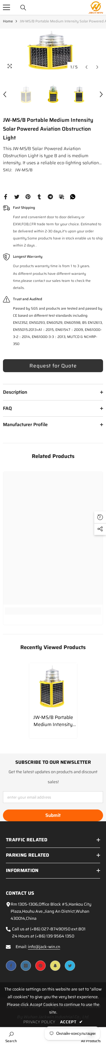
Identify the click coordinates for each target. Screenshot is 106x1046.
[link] (53, 611)
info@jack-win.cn (44, 946)
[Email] (61, 196)
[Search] (23, 7)
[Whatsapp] (72, 196)
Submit (53, 815)
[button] (86, 67)
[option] (53, 51)
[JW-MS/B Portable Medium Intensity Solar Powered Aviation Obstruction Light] (53, 687)
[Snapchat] (55, 965)
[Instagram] (26, 965)
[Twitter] (16, 196)
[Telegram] (50, 196)
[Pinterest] (28, 196)
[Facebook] (5, 196)
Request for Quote (53, 366)
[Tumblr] (39, 196)
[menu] (6, 7)
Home (8, 21)
